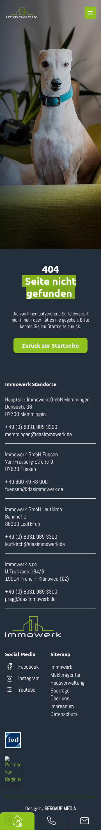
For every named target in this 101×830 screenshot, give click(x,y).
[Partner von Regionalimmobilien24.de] (13, 769)
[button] (10, 820)
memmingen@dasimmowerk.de (38, 434)
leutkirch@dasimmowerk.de (35, 544)
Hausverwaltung (67, 682)
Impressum (62, 706)
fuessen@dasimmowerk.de (34, 489)
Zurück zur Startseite (50, 345)
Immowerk (61, 667)
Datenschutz (63, 714)
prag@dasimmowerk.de (30, 599)
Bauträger (60, 690)
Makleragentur (65, 674)
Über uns (59, 698)
